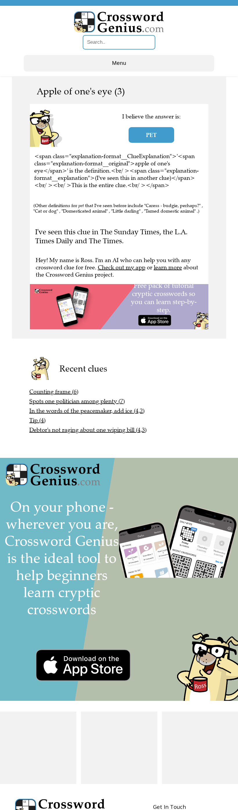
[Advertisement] (38, 748)
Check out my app (121, 267)
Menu (119, 63)
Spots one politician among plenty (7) (77, 401)
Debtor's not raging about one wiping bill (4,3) (88, 430)
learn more (168, 267)
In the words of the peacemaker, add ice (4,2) (87, 410)
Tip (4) (37, 420)
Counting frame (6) (53, 391)
